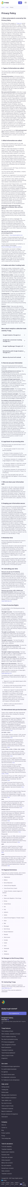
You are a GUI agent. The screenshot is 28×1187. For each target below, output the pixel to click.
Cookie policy (3, 1183)
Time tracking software (7, 1031)
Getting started (5, 1086)
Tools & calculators (7, 1143)
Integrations (4, 1058)
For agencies (4, 1071)
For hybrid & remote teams (8, 1074)
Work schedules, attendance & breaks (10, 1033)
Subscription (4, 1116)
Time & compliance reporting (8, 1036)
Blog (2, 1130)
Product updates (5, 1133)
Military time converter (7, 1162)
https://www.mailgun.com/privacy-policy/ (11, 247)
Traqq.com (19, 23)
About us (3, 1124)
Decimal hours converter (7, 1168)
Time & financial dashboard (8, 1052)
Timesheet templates (6, 1149)
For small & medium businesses (8, 1069)
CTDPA (7, 773)
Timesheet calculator (6, 1173)
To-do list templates (6, 1146)
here (11, 730)
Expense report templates (7, 1152)
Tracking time (4, 1089)
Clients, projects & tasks (7, 1055)
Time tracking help (6, 1138)
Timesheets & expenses (7, 1050)
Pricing (3, 1135)
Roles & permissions (6, 1047)
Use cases (4, 1063)
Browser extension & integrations (9, 1114)
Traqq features (6, 1028)
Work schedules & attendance (8, 1097)
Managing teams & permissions (9, 1095)
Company (4, 1122)
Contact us (4, 1127)
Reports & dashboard (6, 1111)
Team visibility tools (6, 1100)
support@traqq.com (6, 601)
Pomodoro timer (5, 1154)
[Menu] (25, 2)
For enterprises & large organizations (10, 1066)
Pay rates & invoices (6, 1103)
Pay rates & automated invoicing (9, 1039)
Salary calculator (5, 1171)
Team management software (8, 1044)
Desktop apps (4, 1092)
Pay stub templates (6, 1165)
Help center (5, 1084)
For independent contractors (8, 1077)
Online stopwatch (5, 1160)
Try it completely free (14, 1013)
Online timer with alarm (7, 1157)
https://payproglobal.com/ (16, 235)
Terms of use (12, 1183)
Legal (7, 7)
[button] (14, 335)
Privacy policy (7, 1183)
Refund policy (16, 1183)
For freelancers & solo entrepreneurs (10, 1080)
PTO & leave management (7, 1042)
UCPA (2, 773)
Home (2, 7)
